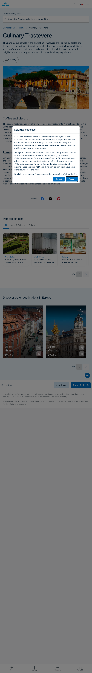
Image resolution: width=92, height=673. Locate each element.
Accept (72, 179)
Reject (59, 179)
